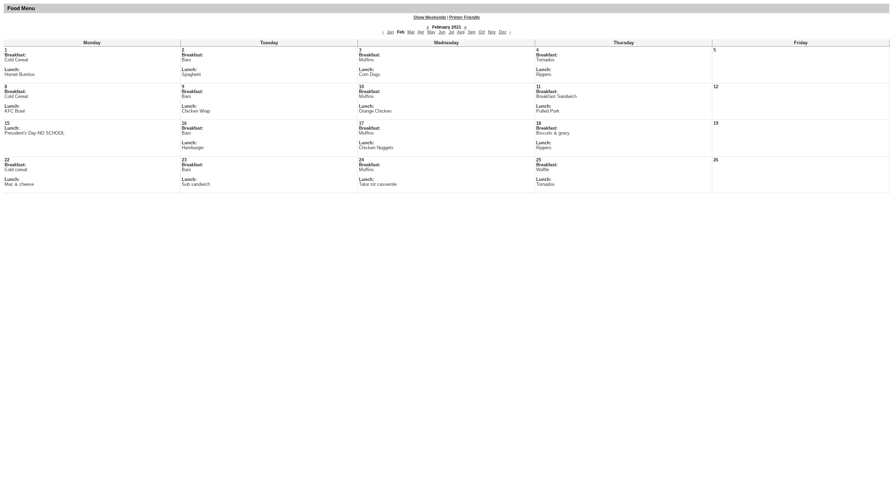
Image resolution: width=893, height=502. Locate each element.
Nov (492, 32)
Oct (482, 32)
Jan (390, 32)
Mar (411, 32)
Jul (451, 32)
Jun (441, 32)
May (431, 32)
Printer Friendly (464, 17)
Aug (461, 32)
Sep (471, 32)
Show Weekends (429, 17)
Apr (421, 32)
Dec (502, 32)
